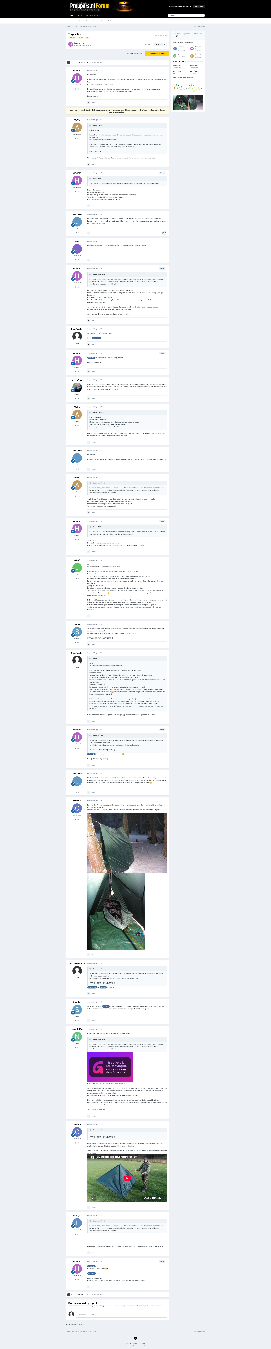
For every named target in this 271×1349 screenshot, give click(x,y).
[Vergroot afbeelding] (166, 459)
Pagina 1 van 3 (96, 62)
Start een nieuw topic (134, 53)
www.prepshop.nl (119, 112)
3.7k (78, 138)
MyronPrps (77, 380)
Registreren (199, 6)
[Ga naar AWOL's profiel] (77, 127)
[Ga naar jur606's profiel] (77, 567)
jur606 (77, 560)
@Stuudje (91, 754)
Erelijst (110, 21)
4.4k (78, 398)
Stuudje (76, 624)
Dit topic (194, 15)
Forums (69, 21)
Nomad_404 (77, 1029)
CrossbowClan (183, 55)
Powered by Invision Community (135, 1346)
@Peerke (91, 358)
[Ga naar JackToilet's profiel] (77, 222)
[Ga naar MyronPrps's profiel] (77, 387)
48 (78, 233)
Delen (148, 44)
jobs (77, 241)
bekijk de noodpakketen (101, 110)
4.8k (78, 260)
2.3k (78, 89)
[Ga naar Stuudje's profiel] (77, 632)
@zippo (103, 987)
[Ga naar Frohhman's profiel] (192, 56)
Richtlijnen (79, 21)
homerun (81, 43)
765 (77, 1047)
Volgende (81, 62)
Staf (87, 21)
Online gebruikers (98, 21)
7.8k (77, 643)
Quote (94, 102)
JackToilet (77, 214)
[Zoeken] (202, 15)
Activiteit (79, 15)
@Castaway (92, 987)
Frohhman (199, 54)
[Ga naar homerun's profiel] (70, 44)
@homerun (96, 338)
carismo (77, 801)
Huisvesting (88, 45)
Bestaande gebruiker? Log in (179, 6)
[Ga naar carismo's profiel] (77, 808)
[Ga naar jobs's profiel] (77, 249)
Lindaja (76, 1215)
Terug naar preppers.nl (93, 15)
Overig (70, 15)
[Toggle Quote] (90, 125)
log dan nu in (127, 1306)
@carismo (91, 1273)
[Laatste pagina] (87, 62)
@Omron (106, 1006)
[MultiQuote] (88, 102)
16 (78, 578)
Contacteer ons (131, 1343)
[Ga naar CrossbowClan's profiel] (174, 56)
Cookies (142, 1343)
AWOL (77, 120)
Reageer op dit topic (157, 53)
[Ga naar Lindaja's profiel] (77, 1223)
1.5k (77, 1234)
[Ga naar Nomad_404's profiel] (77, 1036)
